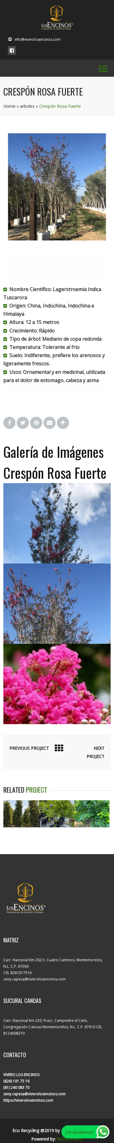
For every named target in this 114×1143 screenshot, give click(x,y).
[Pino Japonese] (21, 825)
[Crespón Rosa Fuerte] (57, 238)
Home (9, 106)
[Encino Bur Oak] (91, 825)
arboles (27, 106)
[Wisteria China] (56, 825)
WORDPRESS (70, 1139)
